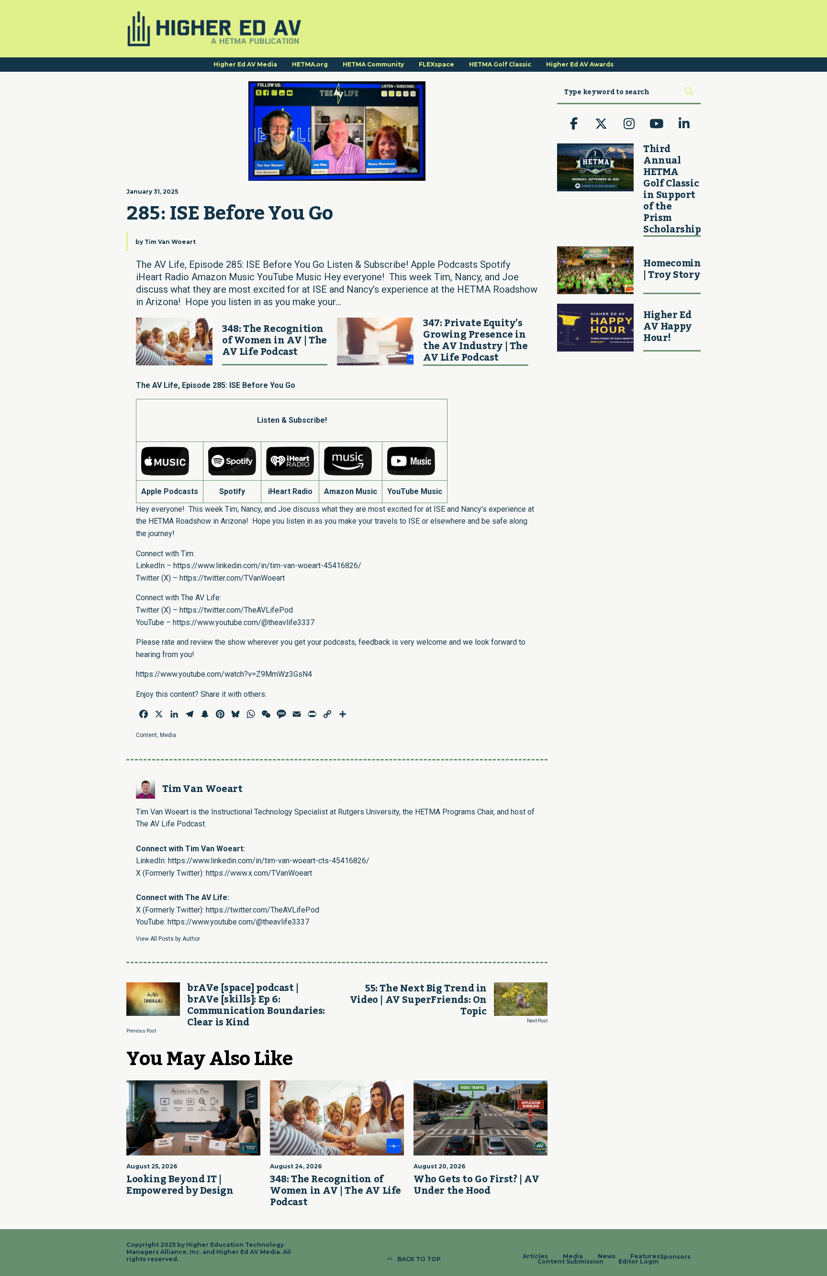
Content (146, 735)
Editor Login (638, 1261)
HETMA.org (310, 64)
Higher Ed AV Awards (580, 64)
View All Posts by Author (168, 938)
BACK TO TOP (419, 1259)
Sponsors (675, 1256)
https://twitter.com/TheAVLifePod (236, 610)
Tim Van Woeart (170, 241)
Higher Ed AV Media (245, 64)
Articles (535, 1256)
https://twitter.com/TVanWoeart (232, 578)
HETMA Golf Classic (500, 64)
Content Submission (570, 1261)
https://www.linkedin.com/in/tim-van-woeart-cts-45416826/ (268, 860)
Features (645, 1256)
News (606, 1256)
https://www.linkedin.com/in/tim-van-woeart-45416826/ (267, 565)
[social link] (574, 124)
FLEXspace (436, 64)
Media (168, 735)
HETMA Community (373, 64)
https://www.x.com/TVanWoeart (259, 873)
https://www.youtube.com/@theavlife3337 (243, 622)
